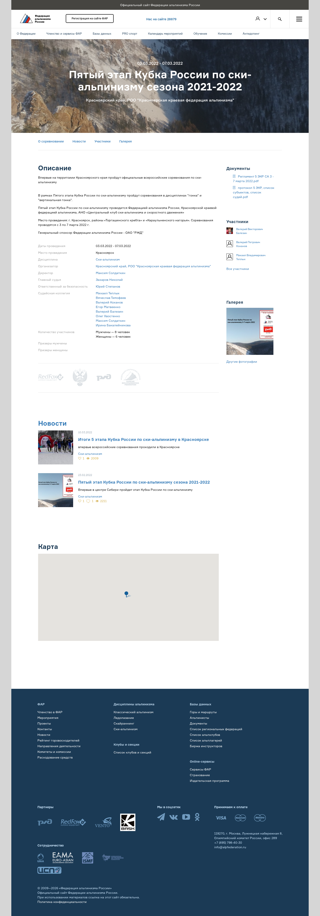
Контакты (44, 729)
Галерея (125, 141)
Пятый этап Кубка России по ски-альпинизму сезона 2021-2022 (144, 482)
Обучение (44, 763)
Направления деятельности (59, 746)
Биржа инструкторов (206, 746)
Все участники (237, 269)
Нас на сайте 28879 (161, 19)
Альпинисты (199, 718)
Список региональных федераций (216, 729)
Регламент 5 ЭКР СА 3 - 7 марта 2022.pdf (253, 178)
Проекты (44, 723)
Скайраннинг (124, 723)
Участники (102, 141)
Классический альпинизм (133, 712)
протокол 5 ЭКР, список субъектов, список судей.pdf (253, 192)
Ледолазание (124, 718)
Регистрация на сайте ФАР (90, 18)
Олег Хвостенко (108, 316)
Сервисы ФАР (200, 769)
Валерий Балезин (109, 311)
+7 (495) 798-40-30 (228, 842)
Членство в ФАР (49, 712)
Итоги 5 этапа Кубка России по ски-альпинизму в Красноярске (143, 439)
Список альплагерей (206, 740)
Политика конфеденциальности (62, 902)
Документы (198, 723)
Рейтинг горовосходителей (58, 740)
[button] (128, 594)
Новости (79, 141)
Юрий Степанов (108, 286)
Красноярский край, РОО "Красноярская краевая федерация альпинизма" (153, 266)
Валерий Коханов (109, 302)
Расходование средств (55, 757)
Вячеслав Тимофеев (111, 298)
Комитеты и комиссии (54, 751)
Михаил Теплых (108, 293)
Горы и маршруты (203, 712)
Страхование (200, 775)
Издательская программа (209, 780)
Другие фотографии (241, 361)
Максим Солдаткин (110, 273)
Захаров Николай (109, 279)
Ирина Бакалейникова (113, 325)
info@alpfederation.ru (230, 847)
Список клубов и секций (132, 752)
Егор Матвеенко (108, 307)
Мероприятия (47, 718)
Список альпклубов (205, 735)
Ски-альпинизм (108, 259)
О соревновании (51, 141)
